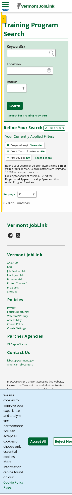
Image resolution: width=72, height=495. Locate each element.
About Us (12, 263)
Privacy (11, 308)
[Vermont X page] (18, 235)
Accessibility (14, 320)
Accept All (38, 441)
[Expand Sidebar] (4, 19)
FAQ (9, 267)
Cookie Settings (16, 328)
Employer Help (16, 275)
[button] (5, 6)
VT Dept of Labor (17, 344)
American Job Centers (20, 364)
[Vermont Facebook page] (10, 235)
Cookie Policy (15, 324)
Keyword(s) (16, 46)
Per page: (9, 194)
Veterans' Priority (17, 316)
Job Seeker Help (17, 271)
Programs (13, 287)
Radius (12, 82)
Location (14, 64)
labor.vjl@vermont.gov (20, 360)
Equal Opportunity (18, 312)
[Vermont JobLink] (36, 6)
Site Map (12, 291)
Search (14, 106)
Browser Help (15, 279)
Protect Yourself (17, 283)
